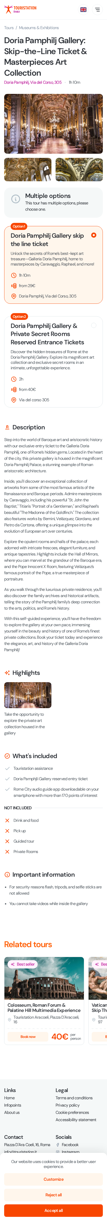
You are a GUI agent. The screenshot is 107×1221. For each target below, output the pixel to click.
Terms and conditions (74, 1098)
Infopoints (12, 1105)
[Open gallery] (53, 124)
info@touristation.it (20, 1152)
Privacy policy (67, 1105)
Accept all (53, 1210)
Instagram (70, 1152)
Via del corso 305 (34, 400)
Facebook (70, 1145)
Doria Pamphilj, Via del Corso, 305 (33, 82)
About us (12, 1112)
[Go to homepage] (20, 9)
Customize (53, 1179)
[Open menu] (97, 9)
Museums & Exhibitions (39, 27)
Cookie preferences (72, 1112)
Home (9, 1098)
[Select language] (83, 9)
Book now (28, 1036)
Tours (9, 28)
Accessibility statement (76, 1120)
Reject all (53, 1195)
